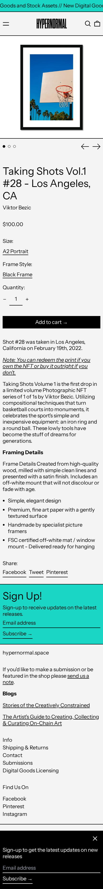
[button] (88, 24)
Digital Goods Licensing (31, 770)
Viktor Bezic (17, 207)
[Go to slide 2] (9, 146)
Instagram (15, 814)
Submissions (18, 763)
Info (7, 740)
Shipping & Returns (25, 747)
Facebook (14, 799)
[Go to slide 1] (4, 146)
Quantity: (14, 287)
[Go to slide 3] (14, 146)
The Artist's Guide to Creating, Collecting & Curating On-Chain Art (51, 720)
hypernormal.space (26, 652)
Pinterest (13, 806)
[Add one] (27, 299)
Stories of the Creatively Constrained (46, 705)
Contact (12, 755)
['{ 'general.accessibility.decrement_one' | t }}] (4, 299)
